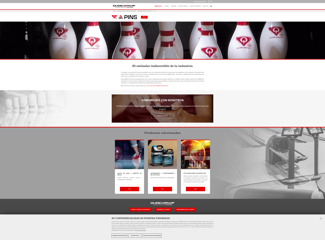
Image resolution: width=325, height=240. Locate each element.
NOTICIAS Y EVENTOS (195, 6)
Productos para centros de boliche (127, 11)
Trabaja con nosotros (200, 1)
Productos (158, 6)
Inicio (114, 11)
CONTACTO (205, 6)
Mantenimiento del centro (144, 11)
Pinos (144, 17)
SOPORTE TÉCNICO (183, 6)
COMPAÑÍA (173, 6)
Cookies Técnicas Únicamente (152, 235)
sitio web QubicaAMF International (157, 86)
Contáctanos (162, 116)
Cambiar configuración (119, 235)
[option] (162, 41)
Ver (129, 189)
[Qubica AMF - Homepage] (124, 6)
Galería (167, 6)
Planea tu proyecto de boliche (140, 209)
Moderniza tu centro (163, 209)
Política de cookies (141, 230)
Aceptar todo (135, 235)
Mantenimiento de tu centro (185, 209)
